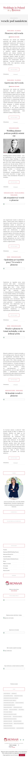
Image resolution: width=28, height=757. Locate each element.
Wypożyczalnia (6, 570)
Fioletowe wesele (14, 684)
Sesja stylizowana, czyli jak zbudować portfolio (14, 665)
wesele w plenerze (8, 725)
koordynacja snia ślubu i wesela (11, 698)
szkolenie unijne (7, 716)
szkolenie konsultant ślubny (10, 714)
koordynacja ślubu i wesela (10, 700)
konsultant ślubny (18, 695)
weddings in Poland (8, 723)
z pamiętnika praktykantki (9, 728)
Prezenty (5, 549)
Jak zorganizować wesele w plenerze (14, 198)
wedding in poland (8, 721)
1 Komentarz (5, 186)
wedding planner (17, 721)
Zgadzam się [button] (22, 755)
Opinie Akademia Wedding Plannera (10, 559)
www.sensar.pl (14, 590)
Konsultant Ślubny (14, 127)
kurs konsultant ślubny (9, 702)
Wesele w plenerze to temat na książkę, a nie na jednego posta (14, 331)
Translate (13, 747)
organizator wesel (8, 707)
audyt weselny (7, 693)
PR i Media (5, 568)
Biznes (8, 256)
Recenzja (6, 709)
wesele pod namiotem (18, 723)
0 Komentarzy (6, 74)
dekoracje (14, 693)
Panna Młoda (10, 30)
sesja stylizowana (13, 709)
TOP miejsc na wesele (17, 716)
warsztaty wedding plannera (10, 718)
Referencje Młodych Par (8, 554)
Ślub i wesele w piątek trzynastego (14, 647)
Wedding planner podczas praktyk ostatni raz (14, 133)
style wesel (21, 709)
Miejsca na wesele (19, 192)
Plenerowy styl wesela (14, 33)
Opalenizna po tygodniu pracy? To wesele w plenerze (14, 262)
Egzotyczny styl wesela (14, 82)
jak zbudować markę (8, 695)
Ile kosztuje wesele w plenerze (14, 394)
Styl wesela (18, 30)
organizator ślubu (18, 707)
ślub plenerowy (20, 728)
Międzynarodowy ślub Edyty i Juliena (14, 615)
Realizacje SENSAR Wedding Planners (11, 552)
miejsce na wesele (19, 702)
